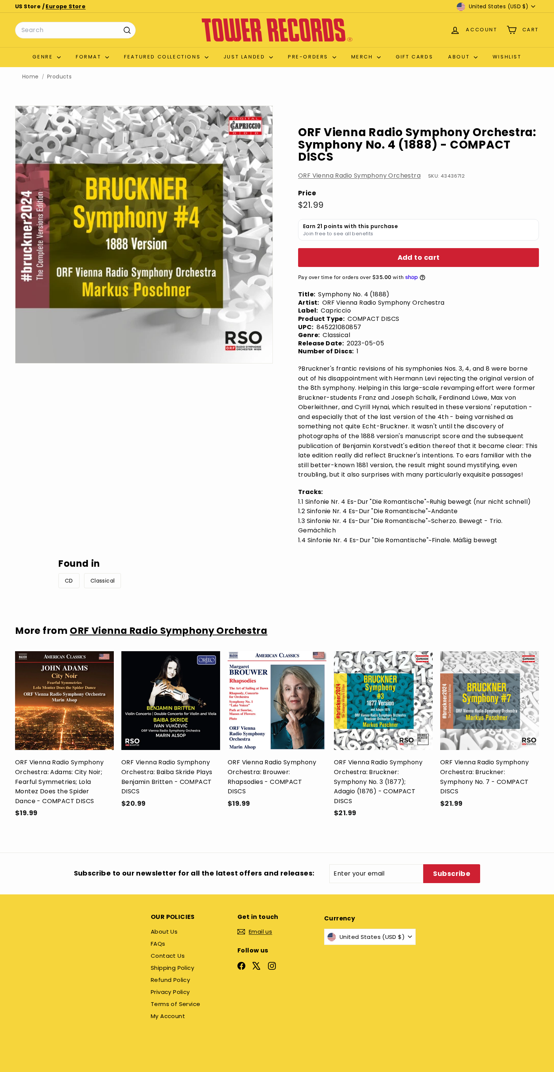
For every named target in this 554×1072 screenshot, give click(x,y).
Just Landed (245, 56)
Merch (363, 56)
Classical (102, 580)
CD (69, 580)
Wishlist (507, 56)
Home (30, 76)
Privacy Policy (170, 992)
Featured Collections (163, 56)
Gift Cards (414, 56)
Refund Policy (170, 980)
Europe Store (66, 6)
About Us (164, 932)
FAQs (158, 944)
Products (59, 76)
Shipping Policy (172, 968)
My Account (168, 1016)
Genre (43, 56)
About (460, 56)
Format (89, 56)
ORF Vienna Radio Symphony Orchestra (359, 175)
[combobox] (75, 30)
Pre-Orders (309, 56)
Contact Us (168, 956)
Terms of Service (175, 1004)
